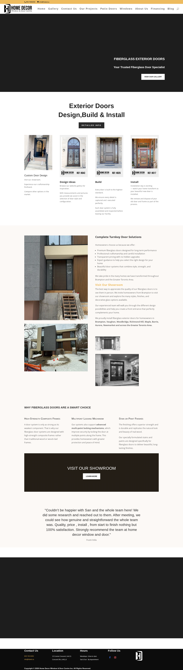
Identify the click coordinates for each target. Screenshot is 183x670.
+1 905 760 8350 (123, 600)
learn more (91, 476)
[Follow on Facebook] (110, 657)
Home (41, 9)
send (82, 633)
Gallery (53, 9)
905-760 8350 (29, 656)
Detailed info (91, 125)
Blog (171, 9)
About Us (141, 9)
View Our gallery (153, 77)
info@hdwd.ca (123, 604)
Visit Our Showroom (109, 285)
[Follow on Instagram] (115, 657)
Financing (158, 9)
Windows (126, 9)
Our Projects (89, 9)
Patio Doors (108, 9)
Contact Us (69, 9)
